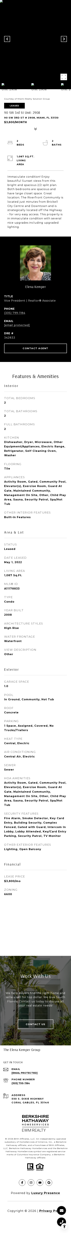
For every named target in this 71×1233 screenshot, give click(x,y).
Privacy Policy (51, 1211)
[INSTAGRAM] (31, 1182)
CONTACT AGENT (35, 348)
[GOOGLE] (49, 1182)
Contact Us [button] (35, 1024)
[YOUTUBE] (40, 1182)
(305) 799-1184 (14, 312)
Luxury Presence (45, 1193)
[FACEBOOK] (22, 1182)
